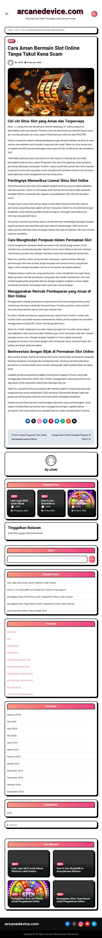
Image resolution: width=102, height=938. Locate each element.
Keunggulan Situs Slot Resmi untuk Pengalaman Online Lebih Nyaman (40, 596)
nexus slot (12, 631)
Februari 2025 (14, 756)
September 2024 (15, 791)
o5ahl (20, 62)
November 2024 (15, 777)
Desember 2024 (15, 770)
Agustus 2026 (14, 714)
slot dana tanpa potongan (19, 659)
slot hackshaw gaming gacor (20, 673)
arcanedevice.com (50, 11)
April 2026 (12, 728)
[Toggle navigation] (7, 13)
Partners (13, 825)
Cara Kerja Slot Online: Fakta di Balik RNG (27, 610)
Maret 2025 (13, 749)
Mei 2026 (12, 721)
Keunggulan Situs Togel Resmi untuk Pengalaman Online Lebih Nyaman (40, 603)
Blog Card (58, 934)
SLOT (11, 41)
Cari (51, 550)
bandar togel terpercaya (18, 666)
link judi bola (12, 652)
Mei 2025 (12, 735)
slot (15, 126)
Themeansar (72, 934)
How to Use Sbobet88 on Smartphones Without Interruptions (36, 589)
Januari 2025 (13, 763)
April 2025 (12, 742)
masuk (22, 533)
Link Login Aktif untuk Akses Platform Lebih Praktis (31, 582)
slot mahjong (13, 645)
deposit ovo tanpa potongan (20, 694)
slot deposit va (14, 687)
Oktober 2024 (14, 784)
